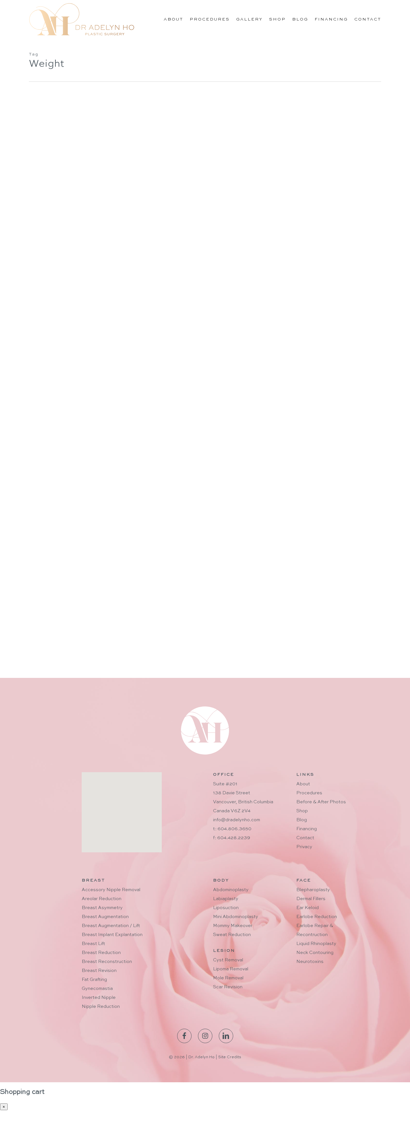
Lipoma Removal (230, 969)
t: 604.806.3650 (232, 829)
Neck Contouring (314, 952)
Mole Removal (228, 978)
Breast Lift (93, 943)
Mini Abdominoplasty (235, 917)
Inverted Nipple (99, 997)
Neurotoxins (310, 961)
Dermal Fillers (310, 899)
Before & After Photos (321, 802)
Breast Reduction (101, 952)
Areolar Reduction (101, 899)
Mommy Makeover (232, 926)
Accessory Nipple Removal (111, 890)
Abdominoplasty (231, 890)
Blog (301, 820)
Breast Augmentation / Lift (111, 926)
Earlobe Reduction (316, 917)
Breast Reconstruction (107, 961)
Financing (306, 829)
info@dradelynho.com (236, 820)
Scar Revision (227, 987)
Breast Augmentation (105, 917)
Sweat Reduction (232, 935)
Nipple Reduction (101, 1006)
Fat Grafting (94, 979)
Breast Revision (99, 970)
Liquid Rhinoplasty (316, 943)
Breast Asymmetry (102, 908)
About (303, 784)
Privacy (304, 847)
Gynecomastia (97, 988)
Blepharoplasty (313, 890)
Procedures (309, 793)
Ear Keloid (307, 908)
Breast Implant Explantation (112, 935)
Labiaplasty (225, 899)
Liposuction (51, 628)
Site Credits (229, 1057)
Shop (302, 811)
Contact (305, 838)
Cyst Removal (228, 960)
